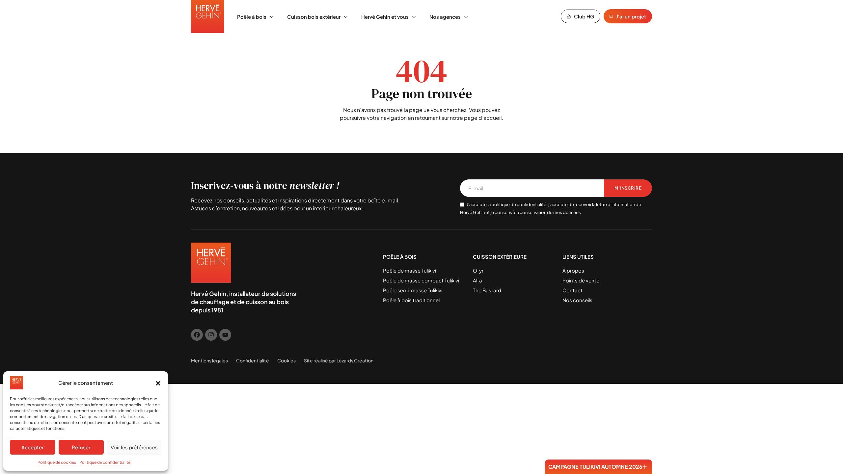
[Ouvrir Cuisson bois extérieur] (345, 17)
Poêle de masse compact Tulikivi (421, 280)
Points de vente (580, 280)
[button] (158, 383)
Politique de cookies (57, 462)
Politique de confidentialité (104, 462)
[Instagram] (211, 335)
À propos (573, 270)
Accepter (32, 447)
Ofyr (478, 270)
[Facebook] (197, 335)
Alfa (477, 280)
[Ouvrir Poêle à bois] (271, 17)
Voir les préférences (134, 447)
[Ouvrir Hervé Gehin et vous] (414, 17)
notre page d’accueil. (476, 117)
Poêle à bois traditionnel (411, 300)
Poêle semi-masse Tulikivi (412, 290)
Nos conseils (577, 300)
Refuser (81, 447)
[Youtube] (225, 335)
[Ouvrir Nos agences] (466, 17)
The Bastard (487, 290)
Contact (572, 290)
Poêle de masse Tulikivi (409, 270)
